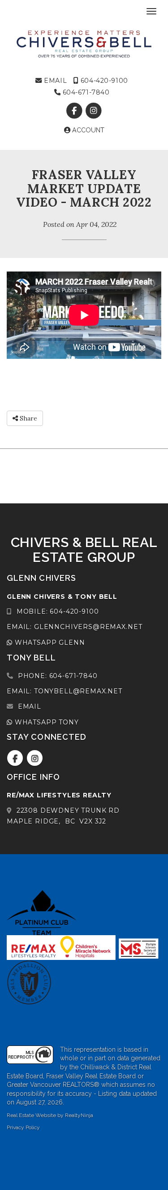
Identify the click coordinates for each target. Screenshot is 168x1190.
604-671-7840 (84, 92)
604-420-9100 (103, 81)
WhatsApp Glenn (49, 642)
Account (87, 130)
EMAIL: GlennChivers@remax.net (74, 627)
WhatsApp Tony (46, 722)
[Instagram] (94, 110)
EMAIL (54, 81)
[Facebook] (75, 110)
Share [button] (27, 418)
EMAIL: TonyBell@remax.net (64, 691)
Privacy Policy (23, 1127)
